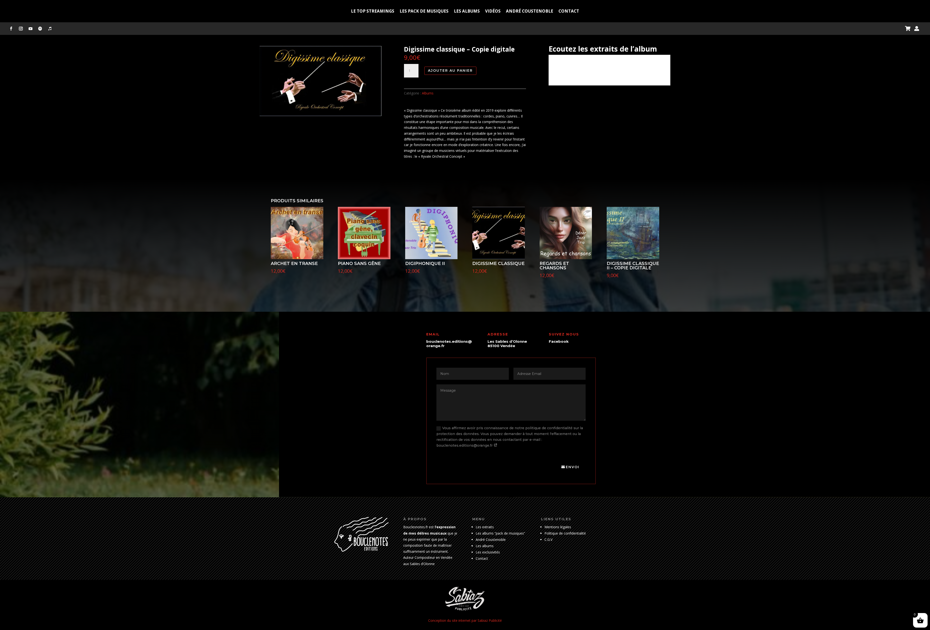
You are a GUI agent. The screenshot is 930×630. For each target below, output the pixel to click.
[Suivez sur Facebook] (11, 28)
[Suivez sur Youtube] (30, 28)
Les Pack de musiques (424, 11)
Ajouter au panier (450, 70)
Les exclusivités (488, 552)
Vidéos (493, 11)
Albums (428, 93)
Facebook (559, 341)
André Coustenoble (529, 11)
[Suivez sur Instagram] (21, 28)
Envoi (572, 467)
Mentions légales (557, 527)
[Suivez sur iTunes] (50, 28)
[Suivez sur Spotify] (40, 28)
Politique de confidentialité (565, 533)
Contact (568, 11)
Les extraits (485, 527)
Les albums (467, 11)
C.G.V (548, 539)
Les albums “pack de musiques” (500, 533)
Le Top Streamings (372, 11)
